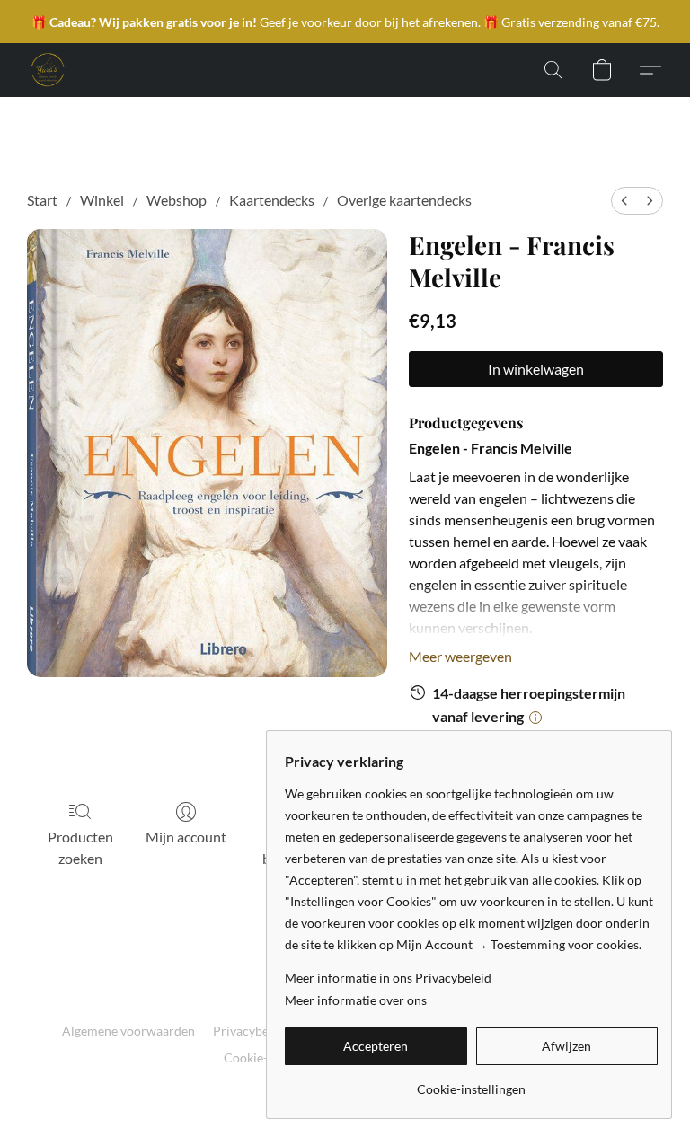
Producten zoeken (80, 847)
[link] (471, 1082)
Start (42, 199)
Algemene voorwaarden (128, 1030)
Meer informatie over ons (356, 1000)
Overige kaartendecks (404, 199)
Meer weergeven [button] (460, 656)
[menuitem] (624, 201)
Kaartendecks (271, 199)
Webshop (176, 199)
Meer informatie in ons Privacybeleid (388, 977)
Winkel (102, 199)
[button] (47, 70)
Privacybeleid (251, 1030)
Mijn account (186, 836)
